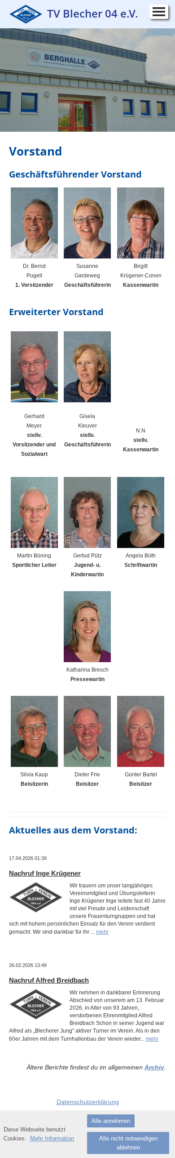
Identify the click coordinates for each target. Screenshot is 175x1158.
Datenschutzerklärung (88, 1101)
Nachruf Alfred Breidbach (49, 980)
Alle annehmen (111, 1121)
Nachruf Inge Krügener (45, 873)
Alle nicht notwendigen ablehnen (128, 1143)
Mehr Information (52, 1138)
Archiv (154, 1067)
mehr (102, 932)
